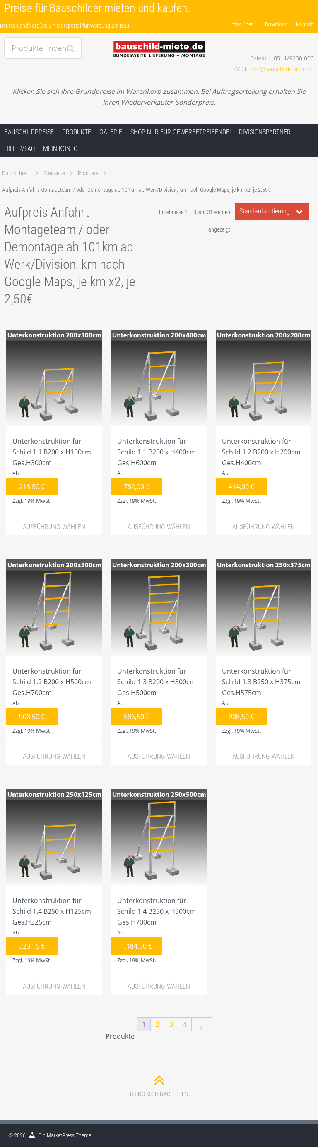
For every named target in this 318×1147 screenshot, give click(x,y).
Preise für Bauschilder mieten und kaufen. (97, 8)
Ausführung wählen (54, 527)
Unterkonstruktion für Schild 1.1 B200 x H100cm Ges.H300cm (51, 470)
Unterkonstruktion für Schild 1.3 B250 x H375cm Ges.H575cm (261, 700)
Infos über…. (243, 24)
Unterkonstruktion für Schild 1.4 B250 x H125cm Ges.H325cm (51, 930)
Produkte (76, 132)
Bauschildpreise (29, 132)
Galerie (110, 132)
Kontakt (305, 24)
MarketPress (61, 1135)
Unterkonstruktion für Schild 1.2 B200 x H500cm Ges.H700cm (51, 700)
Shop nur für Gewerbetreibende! (180, 132)
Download (276, 24)
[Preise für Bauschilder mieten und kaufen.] (159, 40)
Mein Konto (60, 149)
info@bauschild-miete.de (282, 69)
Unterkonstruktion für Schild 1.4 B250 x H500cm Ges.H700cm (156, 930)
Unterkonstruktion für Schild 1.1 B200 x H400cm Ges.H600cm (156, 470)
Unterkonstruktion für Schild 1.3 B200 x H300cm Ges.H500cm (156, 700)
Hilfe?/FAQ (19, 149)
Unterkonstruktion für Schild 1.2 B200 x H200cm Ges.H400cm (261, 470)
